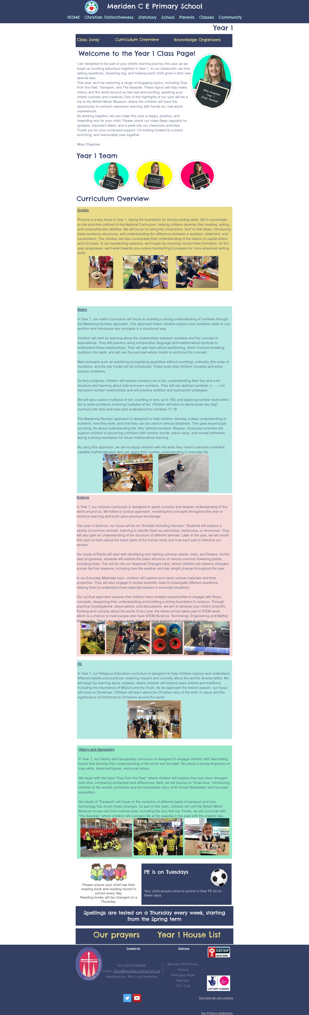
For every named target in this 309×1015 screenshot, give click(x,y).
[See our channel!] (137, 998)
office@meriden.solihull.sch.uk (136, 971)
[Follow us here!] (127, 998)
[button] (168, 17)
